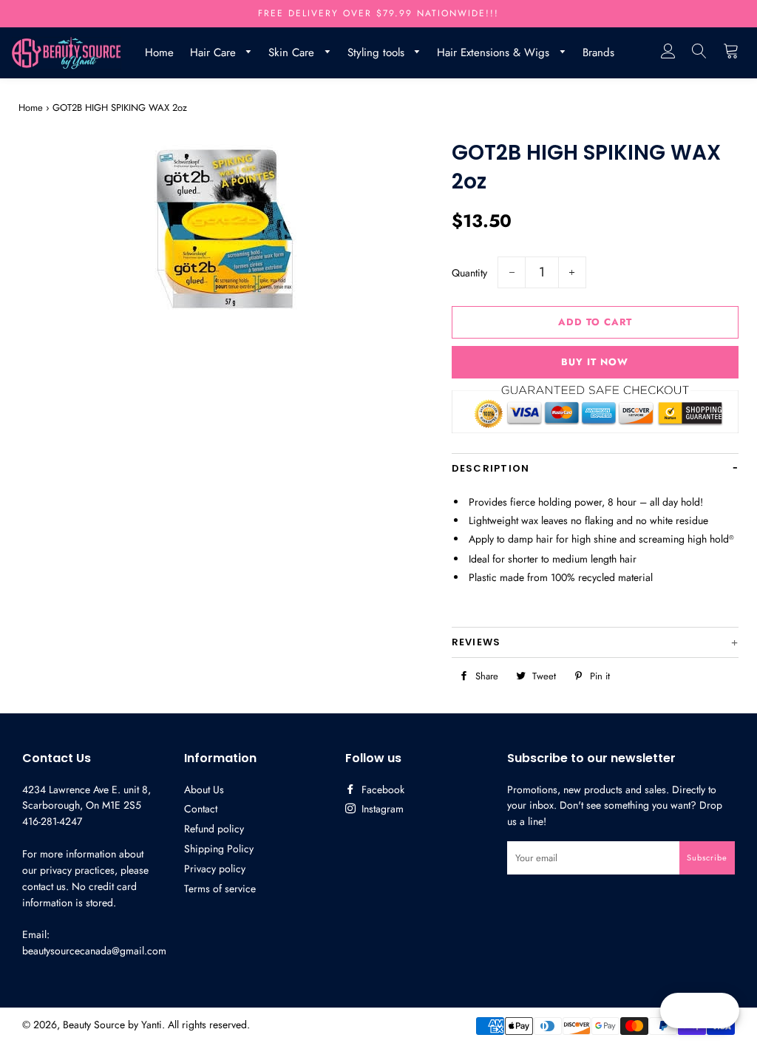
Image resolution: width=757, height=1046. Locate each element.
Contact (200, 808)
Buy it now (594, 362)
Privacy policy (214, 868)
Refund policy (214, 828)
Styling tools (377, 52)
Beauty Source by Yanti (112, 1024)
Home (159, 52)
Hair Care (215, 52)
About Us (204, 789)
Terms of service (220, 888)
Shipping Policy (219, 848)
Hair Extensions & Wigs (495, 52)
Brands (598, 52)
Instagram (381, 808)
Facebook (381, 789)
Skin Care (293, 52)
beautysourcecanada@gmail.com (94, 950)
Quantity (469, 272)
